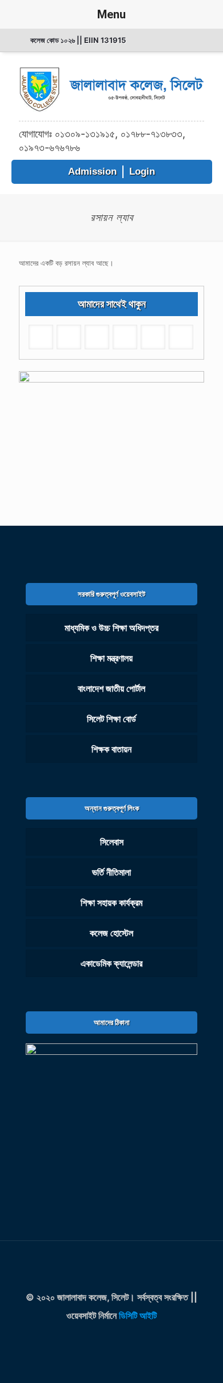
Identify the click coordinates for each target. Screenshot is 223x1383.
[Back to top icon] (111, 1264)
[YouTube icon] (125, 1339)
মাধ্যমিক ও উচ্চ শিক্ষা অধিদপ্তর (111, 627)
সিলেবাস (112, 842)
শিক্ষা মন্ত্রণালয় (111, 658)
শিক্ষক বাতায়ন (111, 749)
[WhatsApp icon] (98, 1339)
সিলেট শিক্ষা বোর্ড (111, 718)
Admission (92, 171)
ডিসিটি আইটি (138, 1315)
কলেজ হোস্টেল (111, 933)
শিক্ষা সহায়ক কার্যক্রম (111, 902)
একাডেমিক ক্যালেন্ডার (111, 963)
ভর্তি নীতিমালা (111, 872)
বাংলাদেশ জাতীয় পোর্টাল (111, 688)
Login (142, 171)
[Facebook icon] (111, 1339)
